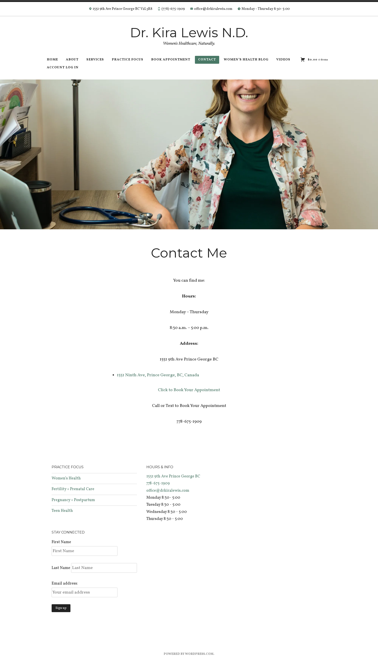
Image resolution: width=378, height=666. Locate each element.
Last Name (61, 568)
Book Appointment (170, 59)
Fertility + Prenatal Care (73, 489)
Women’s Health (66, 478)
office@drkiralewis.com (167, 490)
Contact (207, 59)
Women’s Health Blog (246, 59)
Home (52, 59)
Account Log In (63, 67)
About (72, 59)
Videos (283, 59)
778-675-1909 (158, 483)
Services (95, 59)
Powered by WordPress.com (189, 654)
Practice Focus (127, 59)
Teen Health (62, 511)
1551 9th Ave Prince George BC (173, 476)
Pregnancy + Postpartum (73, 500)
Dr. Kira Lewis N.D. (189, 33)
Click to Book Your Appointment (189, 390)
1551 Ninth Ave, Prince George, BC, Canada (158, 375)
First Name (61, 542)
